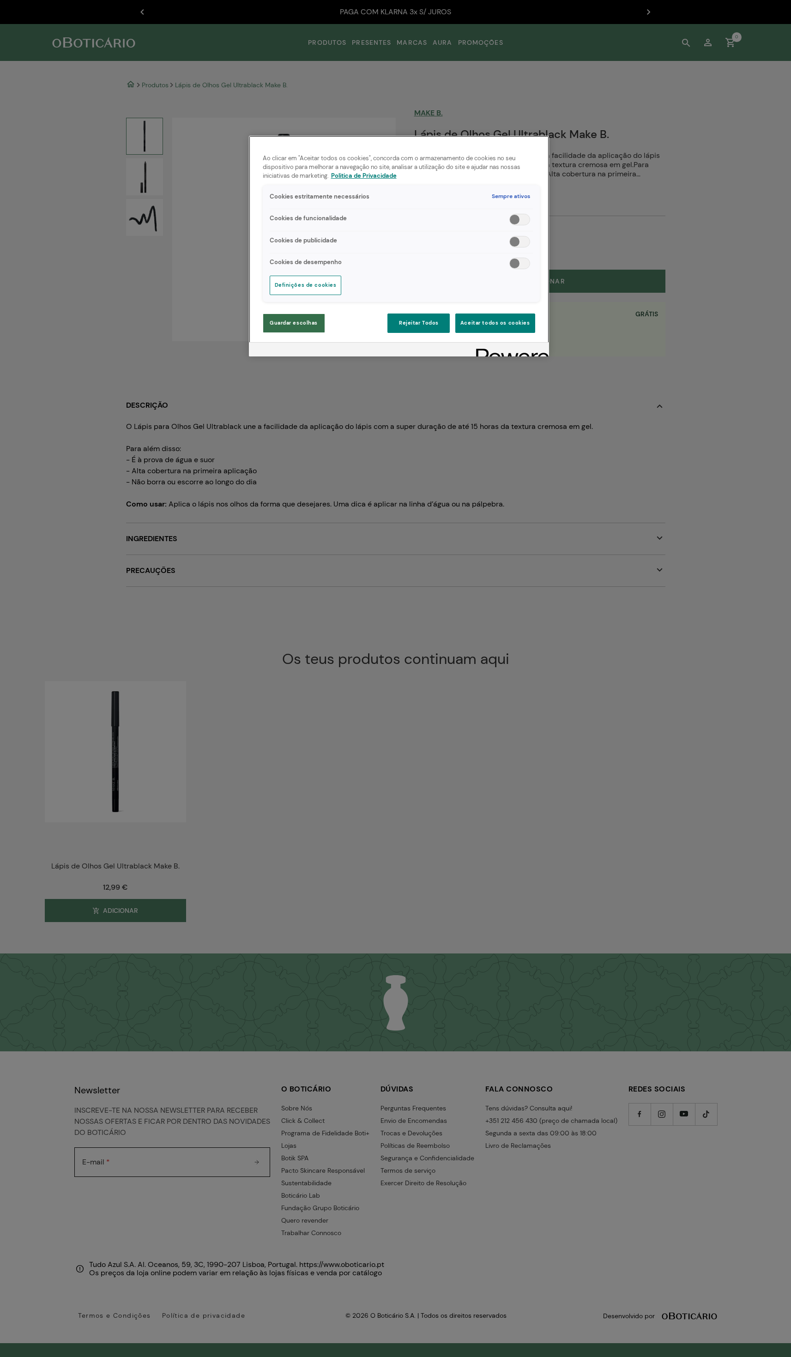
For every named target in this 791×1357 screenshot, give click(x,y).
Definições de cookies (306, 285)
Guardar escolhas (294, 323)
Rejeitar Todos (419, 323)
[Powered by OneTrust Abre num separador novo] (509, 350)
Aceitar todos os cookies (495, 323)
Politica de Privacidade (364, 176)
